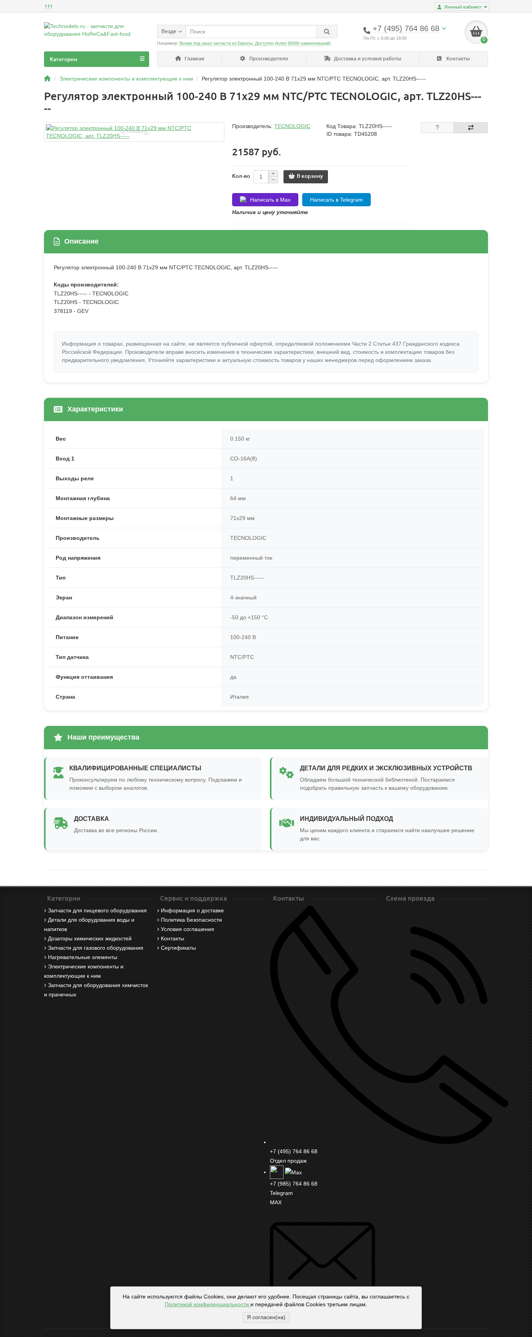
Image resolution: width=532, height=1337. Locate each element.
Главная (193, 58)
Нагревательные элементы (82, 957)
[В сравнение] (471, 127)
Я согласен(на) (266, 1317)
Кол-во (241, 176)
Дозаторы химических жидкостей (90, 938)
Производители (268, 58)
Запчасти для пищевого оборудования (97, 910)
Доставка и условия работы (367, 58)
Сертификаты (178, 948)
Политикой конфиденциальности (207, 1304)
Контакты (457, 58)
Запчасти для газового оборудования (95, 948)
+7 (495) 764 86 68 (293, 1151)
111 (48, 6)
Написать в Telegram (336, 200)
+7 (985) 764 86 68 (293, 1184)
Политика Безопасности (191, 920)
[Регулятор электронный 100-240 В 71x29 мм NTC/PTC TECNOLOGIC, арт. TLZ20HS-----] (134, 132)
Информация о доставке (192, 910)
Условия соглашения (187, 929)
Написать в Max (270, 200)
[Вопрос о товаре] (437, 127)
